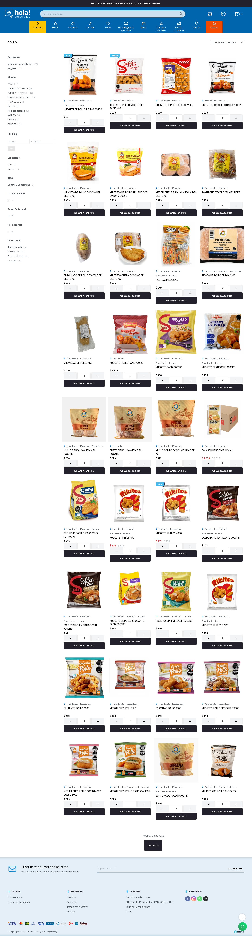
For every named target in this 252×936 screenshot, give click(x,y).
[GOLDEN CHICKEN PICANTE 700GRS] (222, 502)
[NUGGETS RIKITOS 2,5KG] (222, 590)
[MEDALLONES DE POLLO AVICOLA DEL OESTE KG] (176, 161)
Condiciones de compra (138, 897)
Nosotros (71, 897)
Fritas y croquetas (179, 28)
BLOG (129, 911)
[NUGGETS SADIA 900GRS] (176, 332)
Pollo (143, 27)
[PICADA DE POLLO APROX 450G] (222, 244)
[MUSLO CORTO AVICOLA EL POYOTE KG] (176, 419)
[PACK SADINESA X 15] (176, 244)
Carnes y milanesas (161, 28)
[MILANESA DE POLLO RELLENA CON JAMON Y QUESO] (130, 161)
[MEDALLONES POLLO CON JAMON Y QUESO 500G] (84, 760)
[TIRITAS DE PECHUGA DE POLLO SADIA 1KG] (130, 74)
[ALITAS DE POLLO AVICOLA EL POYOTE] (130, 419)
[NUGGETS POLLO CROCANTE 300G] (222, 677)
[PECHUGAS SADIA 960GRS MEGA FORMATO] (84, 502)
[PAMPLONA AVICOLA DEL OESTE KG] (222, 161)
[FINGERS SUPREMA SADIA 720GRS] (176, 590)
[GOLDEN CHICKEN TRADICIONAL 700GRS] (84, 590)
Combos (37, 27)
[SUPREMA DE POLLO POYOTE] (176, 760)
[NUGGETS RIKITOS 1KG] (130, 502)
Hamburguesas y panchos (126, 28)
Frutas (55, 27)
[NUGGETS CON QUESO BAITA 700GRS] (222, 74)
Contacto (71, 902)
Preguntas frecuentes (19, 902)
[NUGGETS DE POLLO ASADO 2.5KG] (176, 74)
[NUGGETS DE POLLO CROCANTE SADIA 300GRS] (130, 590)
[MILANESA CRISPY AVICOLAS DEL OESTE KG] (130, 244)
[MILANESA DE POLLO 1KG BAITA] (222, 760)
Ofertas (214, 27)
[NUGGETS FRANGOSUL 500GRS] (222, 332)
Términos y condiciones (138, 907)
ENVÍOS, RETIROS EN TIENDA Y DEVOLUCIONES (149, 902)
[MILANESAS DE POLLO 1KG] (84, 332)
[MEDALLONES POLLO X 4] (130, 677)
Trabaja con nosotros (77, 907)
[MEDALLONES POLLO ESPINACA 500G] (130, 760)
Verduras (73, 27)
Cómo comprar (15, 897)
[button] (181, 13)
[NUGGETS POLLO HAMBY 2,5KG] (130, 332)
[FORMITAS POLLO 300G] (176, 677)
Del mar (91, 27)
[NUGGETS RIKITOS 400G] (176, 502)
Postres (197, 27)
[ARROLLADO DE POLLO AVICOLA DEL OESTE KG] (84, 244)
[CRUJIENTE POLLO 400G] (84, 677)
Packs (108, 27)
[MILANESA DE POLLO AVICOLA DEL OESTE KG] (84, 161)
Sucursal (71, 911)
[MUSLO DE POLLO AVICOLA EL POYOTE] (84, 419)
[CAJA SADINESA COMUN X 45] (222, 419)
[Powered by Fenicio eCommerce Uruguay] (239, 931)
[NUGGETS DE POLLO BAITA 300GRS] (84, 74)
